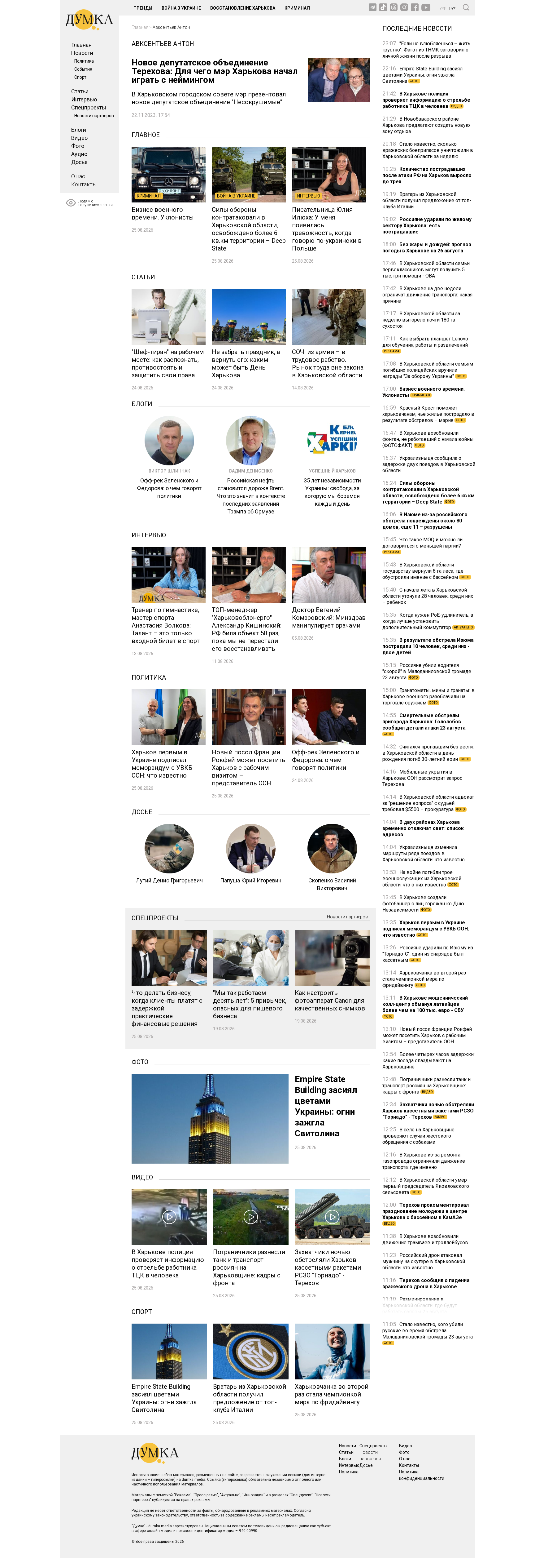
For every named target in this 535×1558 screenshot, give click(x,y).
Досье (79, 162)
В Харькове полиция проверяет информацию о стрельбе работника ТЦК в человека (426, 100)
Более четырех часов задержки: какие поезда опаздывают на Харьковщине (428, 1060)
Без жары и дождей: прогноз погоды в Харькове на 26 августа (426, 248)
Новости (82, 53)
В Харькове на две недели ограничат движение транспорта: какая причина (427, 295)
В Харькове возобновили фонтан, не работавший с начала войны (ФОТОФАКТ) (428, 439)
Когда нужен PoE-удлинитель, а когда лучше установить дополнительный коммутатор (427, 621)
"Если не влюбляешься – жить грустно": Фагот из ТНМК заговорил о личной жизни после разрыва (426, 50)
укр (443, 7)
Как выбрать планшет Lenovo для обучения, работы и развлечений (425, 344)
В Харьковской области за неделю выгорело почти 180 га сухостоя (421, 320)
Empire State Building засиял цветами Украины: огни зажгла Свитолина (422, 75)
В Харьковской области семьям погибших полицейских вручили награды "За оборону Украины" (427, 370)
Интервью (84, 99)
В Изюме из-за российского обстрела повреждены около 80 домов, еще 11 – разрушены (425, 521)
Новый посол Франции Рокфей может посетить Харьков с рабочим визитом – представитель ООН (427, 1035)
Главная (81, 45)
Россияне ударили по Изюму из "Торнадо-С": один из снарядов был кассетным (427, 954)
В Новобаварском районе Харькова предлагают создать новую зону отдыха (426, 125)
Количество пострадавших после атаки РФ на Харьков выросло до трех (427, 175)
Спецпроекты (88, 107)
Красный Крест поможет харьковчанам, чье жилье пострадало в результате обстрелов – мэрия (428, 414)
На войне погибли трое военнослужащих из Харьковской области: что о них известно (421, 878)
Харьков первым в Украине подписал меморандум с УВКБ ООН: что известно (425, 929)
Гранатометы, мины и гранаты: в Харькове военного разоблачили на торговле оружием (428, 696)
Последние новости (417, 28)
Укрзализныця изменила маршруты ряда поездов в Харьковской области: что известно (423, 853)
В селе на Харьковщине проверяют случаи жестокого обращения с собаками (418, 1136)
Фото (77, 146)
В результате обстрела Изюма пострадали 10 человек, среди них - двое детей (428, 646)
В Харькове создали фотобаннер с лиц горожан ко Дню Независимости (423, 903)
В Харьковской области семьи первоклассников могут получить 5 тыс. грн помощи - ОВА (426, 269)
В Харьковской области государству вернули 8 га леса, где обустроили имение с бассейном (425, 571)
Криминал (297, 8)
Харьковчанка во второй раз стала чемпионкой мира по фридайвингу (424, 979)
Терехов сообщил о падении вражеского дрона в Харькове (425, 1283)
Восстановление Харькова (242, 8)
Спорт (80, 77)
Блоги (78, 130)
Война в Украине (181, 8)
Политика (84, 61)
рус (452, 7)
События (83, 69)
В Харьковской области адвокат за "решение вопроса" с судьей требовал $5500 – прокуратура (428, 803)
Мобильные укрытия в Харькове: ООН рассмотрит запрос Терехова (422, 778)
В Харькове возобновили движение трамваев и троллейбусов (425, 1239)
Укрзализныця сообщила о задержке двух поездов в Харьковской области (428, 464)
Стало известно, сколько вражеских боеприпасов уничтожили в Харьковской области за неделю (427, 150)
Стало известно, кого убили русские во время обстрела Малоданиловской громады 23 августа (427, 1333)
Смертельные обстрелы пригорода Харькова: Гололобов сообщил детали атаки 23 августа (424, 724)
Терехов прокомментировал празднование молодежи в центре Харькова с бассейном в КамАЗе (425, 1213)
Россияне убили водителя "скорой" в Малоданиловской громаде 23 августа (426, 671)
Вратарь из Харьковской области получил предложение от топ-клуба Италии (426, 200)
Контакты (84, 184)
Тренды (142, 8)
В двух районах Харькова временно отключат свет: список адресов (423, 828)
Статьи (80, 91)
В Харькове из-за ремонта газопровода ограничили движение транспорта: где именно (423, 1161)
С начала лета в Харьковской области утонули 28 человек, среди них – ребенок (427, 596)
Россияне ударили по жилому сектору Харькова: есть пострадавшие (427, 225)
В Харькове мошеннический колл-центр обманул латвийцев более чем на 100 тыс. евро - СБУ (425, 1006)
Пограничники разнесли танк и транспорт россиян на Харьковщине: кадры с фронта (426, 1085)
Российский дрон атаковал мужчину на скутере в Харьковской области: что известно (423, 1261)
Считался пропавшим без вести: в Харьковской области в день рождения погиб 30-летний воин (428, 753)
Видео (79, 138)
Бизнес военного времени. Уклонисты (423, 392)
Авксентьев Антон (171, 27)
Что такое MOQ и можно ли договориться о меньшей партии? (422, 545)
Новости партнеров (94, 115)
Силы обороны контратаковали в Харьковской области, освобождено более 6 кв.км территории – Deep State (428, 492)
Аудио (79, 154)
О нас (78, 176)
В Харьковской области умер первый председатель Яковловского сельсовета (425, 1186)
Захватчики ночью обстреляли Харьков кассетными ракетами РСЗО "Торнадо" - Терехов (428, 1111)
